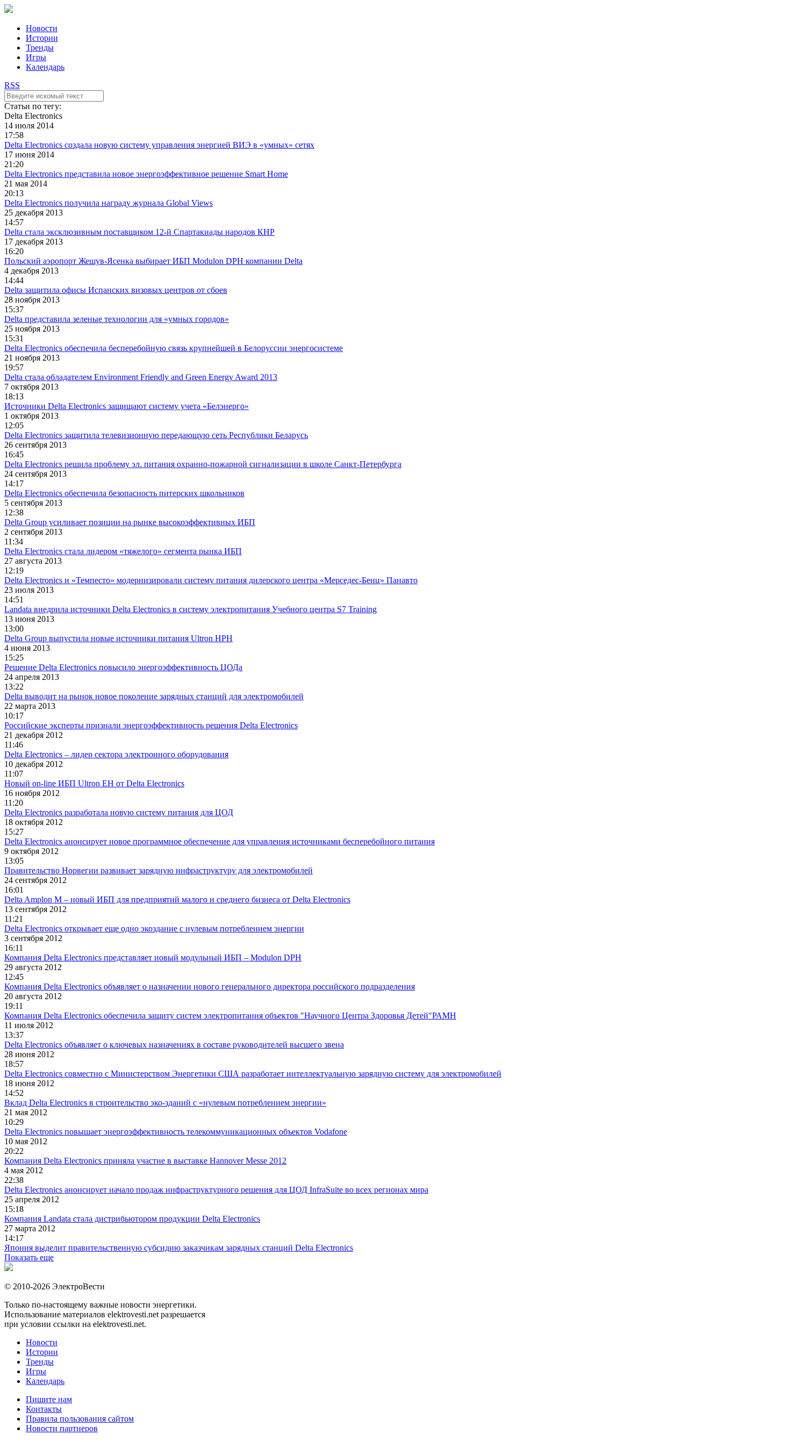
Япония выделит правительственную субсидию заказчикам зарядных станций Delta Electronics (178, 1247)
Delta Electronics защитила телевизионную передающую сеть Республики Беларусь (156, 435)
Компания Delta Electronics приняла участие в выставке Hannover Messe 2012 (145, 1160)
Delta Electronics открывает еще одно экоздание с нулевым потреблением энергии (154, 928)
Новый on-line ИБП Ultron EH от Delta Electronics (94, 783)
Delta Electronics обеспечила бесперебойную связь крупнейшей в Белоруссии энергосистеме (173, 348)
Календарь (45, 66)
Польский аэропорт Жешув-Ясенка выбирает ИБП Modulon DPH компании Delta (153, 261)
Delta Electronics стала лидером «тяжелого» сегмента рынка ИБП (123, 551)
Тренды (40, 47)
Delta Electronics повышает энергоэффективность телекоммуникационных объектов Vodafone (175, 1131)
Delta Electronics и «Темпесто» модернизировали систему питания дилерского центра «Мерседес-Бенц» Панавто (211, 580)
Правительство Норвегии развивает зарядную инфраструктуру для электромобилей (158, 870)
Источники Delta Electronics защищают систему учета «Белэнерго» (126, 406)
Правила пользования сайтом (80, 1418)
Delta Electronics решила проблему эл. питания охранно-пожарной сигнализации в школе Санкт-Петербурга (202, 464)
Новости (42, 28)
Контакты (44, 1409)
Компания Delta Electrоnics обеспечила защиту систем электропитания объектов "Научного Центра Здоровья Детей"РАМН (230, 1015)
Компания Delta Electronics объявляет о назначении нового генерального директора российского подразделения (209, 986)
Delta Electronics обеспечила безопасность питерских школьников (124, 493)
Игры (36, 57)
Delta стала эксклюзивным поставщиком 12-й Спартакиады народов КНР (139, 231)
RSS (12, 85)
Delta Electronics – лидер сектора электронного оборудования (116, 754)
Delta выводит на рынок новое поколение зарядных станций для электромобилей (154, 696)
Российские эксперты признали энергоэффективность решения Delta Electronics (151, 725)
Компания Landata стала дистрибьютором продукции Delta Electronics (132, 1218)
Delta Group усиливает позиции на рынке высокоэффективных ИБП (129, 522)
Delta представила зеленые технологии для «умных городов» (116, 319)
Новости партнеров (62, 1428)
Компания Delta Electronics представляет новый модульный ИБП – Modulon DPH (152, 957)
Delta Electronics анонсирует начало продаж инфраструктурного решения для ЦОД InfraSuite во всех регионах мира (216, 1189)
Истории (42, 37)
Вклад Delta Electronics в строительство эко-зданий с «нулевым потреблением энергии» (165, 1102)
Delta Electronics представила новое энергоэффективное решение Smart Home (146, 173)
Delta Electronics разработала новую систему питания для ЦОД (118, 812)
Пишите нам (49, 1399)
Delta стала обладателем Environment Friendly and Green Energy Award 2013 (140, 377)
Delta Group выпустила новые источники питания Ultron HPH (118, 638)
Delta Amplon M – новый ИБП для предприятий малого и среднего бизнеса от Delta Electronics (177, 899)
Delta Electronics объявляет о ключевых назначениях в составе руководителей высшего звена (174, 1044)
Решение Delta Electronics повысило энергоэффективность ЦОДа (123, 667)
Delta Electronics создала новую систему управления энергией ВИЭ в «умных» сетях (159, 144)
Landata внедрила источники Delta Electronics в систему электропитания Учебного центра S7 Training (190, 609)
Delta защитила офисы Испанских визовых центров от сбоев (115, 290)
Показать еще (29, 1257)
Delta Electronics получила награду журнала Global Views (108, 202)
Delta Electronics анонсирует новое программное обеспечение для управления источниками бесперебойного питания (219, 841)
